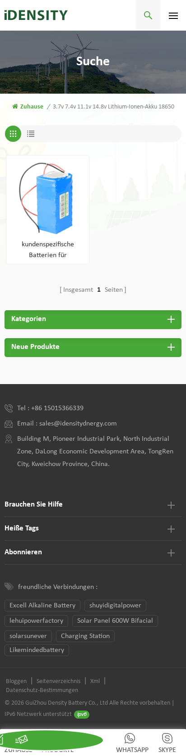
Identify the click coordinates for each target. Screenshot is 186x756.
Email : (28, 423)
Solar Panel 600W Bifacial (115, 621)
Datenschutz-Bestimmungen (42, 690)
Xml (95, 681)
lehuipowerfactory (36, 621)
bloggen (16, 681)
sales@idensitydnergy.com (78, 423)
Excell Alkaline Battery (42, 605)
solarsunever (28, 636)
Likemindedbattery (36, 650)
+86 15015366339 (57, 408)
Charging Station (85, 636)
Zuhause (31, 107)
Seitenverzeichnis (58, 681)
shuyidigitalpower (115, 605)
